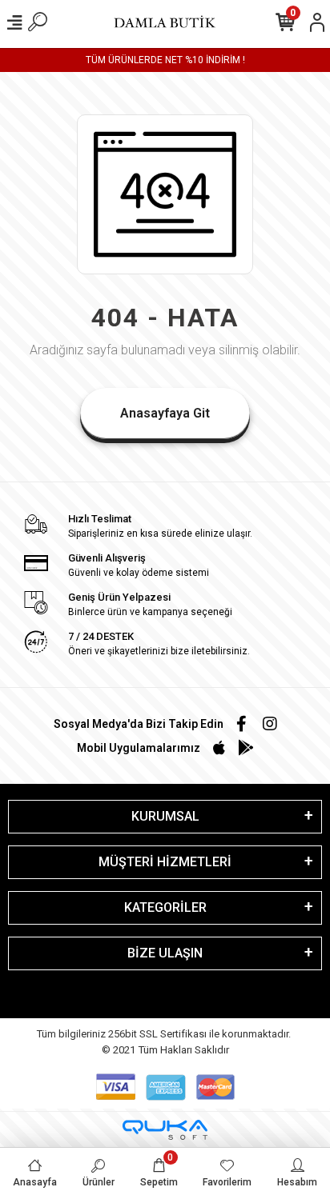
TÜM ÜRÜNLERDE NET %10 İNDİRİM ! (165, 60)
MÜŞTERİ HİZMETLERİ (165, 861)
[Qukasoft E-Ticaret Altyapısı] (165, 1130)
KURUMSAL (165, 816)
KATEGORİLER (165, 907)
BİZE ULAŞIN (165, 953)
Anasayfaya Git (165, 413)
